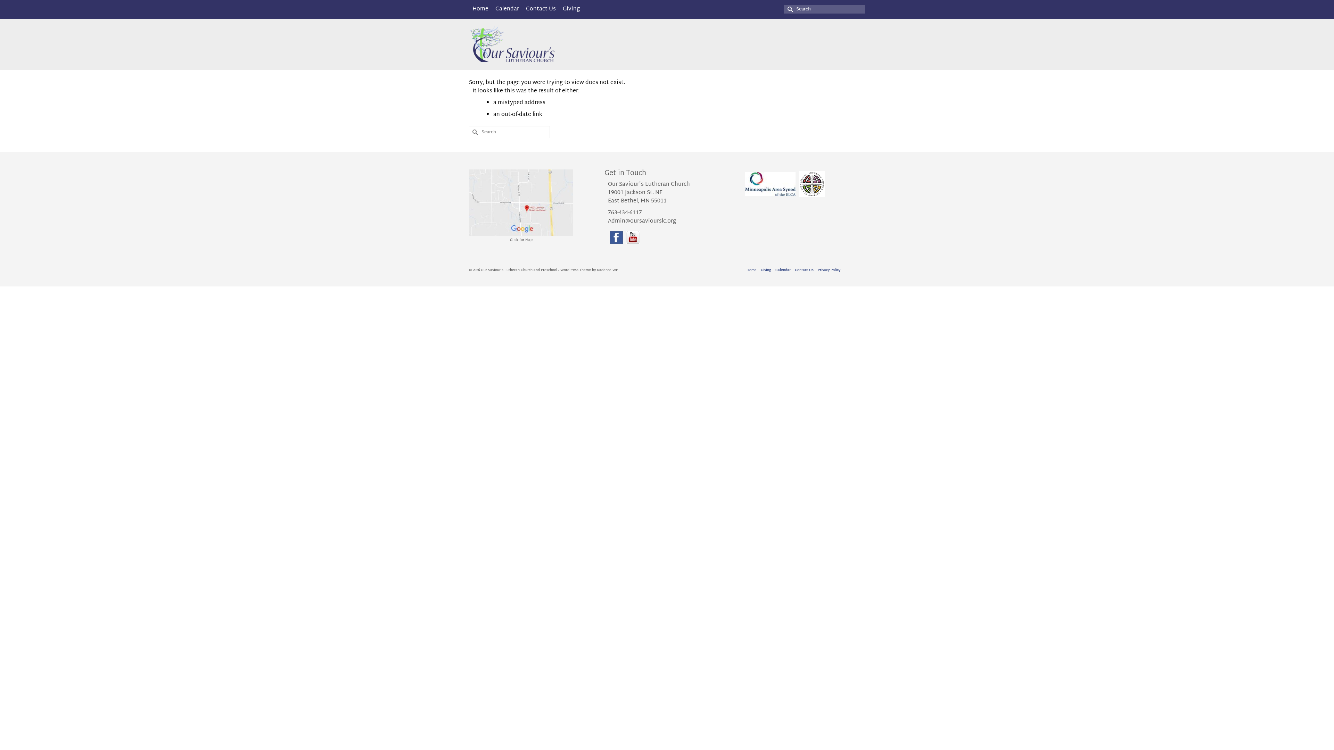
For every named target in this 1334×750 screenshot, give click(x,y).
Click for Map (521, 240)
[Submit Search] (789, 9)
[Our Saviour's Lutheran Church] (531, 44)
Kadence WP (607, 270)
